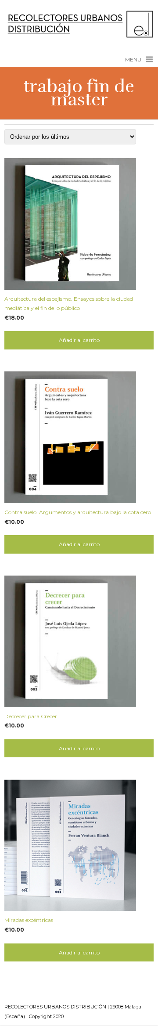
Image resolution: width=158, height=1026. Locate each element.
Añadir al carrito (79, 340)
